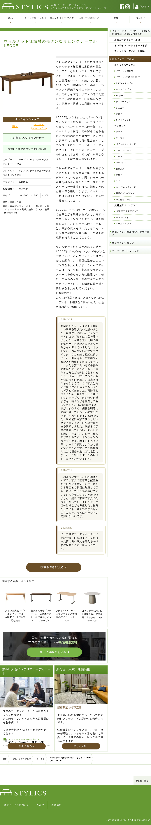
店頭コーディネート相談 (127, 40)
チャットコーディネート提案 (129, 51)
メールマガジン (123, 223)
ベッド (119, 156)
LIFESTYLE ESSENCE (127, 211)
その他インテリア (124, 199)
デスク (119, 114)
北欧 (19, 175)
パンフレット (122, 217)
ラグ (118, 181)
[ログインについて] (137, 6)
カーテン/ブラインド (126, 187)
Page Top (142, 780)
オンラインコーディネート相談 (130, 45)
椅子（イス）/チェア (126, 144)
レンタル (39, 126)
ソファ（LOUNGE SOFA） (129, 77)
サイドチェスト (123, 120)
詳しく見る (25, 746)
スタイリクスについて (16, 805)
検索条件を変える (52, 567)
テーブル (23, 159)
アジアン (23, 170)
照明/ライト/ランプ (125, 193)
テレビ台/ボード (123, 150)
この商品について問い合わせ (27, 137)
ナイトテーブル (123, 101)
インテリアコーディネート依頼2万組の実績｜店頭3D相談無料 (131, 32)
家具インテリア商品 (123, 59)
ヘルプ (40, 805)
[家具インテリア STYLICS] (25, 6)
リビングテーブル (124, 83)
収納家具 (120, 169)
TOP (5, 759)
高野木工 (23, 182)
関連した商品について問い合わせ (27, 148)
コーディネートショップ (125, 251)
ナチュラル (35, 170)
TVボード (120, 95)
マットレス (121, 163)
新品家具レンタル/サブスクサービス (130, 233)
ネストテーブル (123, 89)
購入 (15, 126)
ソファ (119, 132)
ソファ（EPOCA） (125, 71)
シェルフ (120, 108)
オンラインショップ (123, 243)
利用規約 (57, 805)
